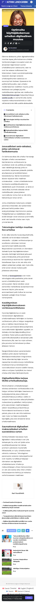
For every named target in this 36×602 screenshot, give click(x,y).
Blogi (14, 546)
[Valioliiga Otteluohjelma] (7, 571)
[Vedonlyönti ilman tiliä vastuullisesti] (7, 553)
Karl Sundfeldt (12, 48)
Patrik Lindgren (16, 2)
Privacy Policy (7, 598)
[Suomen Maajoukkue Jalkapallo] (7, 562)
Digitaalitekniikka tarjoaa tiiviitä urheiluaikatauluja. (15, 131)
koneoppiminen (16, 276)
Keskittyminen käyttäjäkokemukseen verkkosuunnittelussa (18, 126)
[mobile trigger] (3, 2)
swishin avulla (7, 98)
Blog (5, 25)
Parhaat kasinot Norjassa (12, 502)
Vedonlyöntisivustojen (11, 95)
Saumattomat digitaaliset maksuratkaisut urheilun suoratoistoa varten (17, 138)
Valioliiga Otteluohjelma (21, 568)
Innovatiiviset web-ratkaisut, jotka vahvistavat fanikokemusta (16, 115)
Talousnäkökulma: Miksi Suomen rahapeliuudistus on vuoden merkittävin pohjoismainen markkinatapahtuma (23, 540)
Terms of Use (18, 598)
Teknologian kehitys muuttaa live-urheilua (16, 120)
